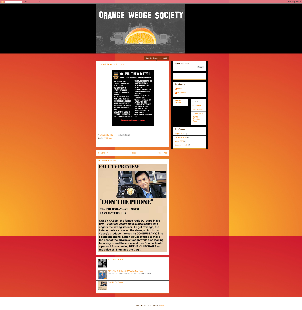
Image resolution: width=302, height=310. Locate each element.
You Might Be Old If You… (117, 260)
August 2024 (179, 134)
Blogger (162, 305)
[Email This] (119, 135)
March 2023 (179, 141)
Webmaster (181, 93)
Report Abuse (178, 101)
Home (133, 153)
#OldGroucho (108, 138)
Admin (179, 89)
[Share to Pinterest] (128, 135)
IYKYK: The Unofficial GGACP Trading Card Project (125, 271)
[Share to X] (124, 135)
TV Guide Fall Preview (107, 161)
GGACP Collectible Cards (196, 119)
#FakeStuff (197, 106)
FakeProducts (198, 113)
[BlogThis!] (121, 135)
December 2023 (181, 137)
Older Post (162, 153)
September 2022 (181, 145)
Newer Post (103, 153)
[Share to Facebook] (126, 135)
